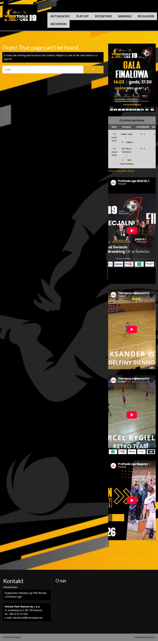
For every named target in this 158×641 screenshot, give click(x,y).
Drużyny (126, 127)
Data (114, 127)
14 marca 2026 (114, 137)
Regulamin (146, 16)
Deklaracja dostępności (145, 637)
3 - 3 (142, 134)
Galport (129, 142)
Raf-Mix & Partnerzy (126, 150)
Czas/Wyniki (142, 127)
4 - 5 (142, 148)
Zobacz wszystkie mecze (121, 170)
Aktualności (60, 16)
